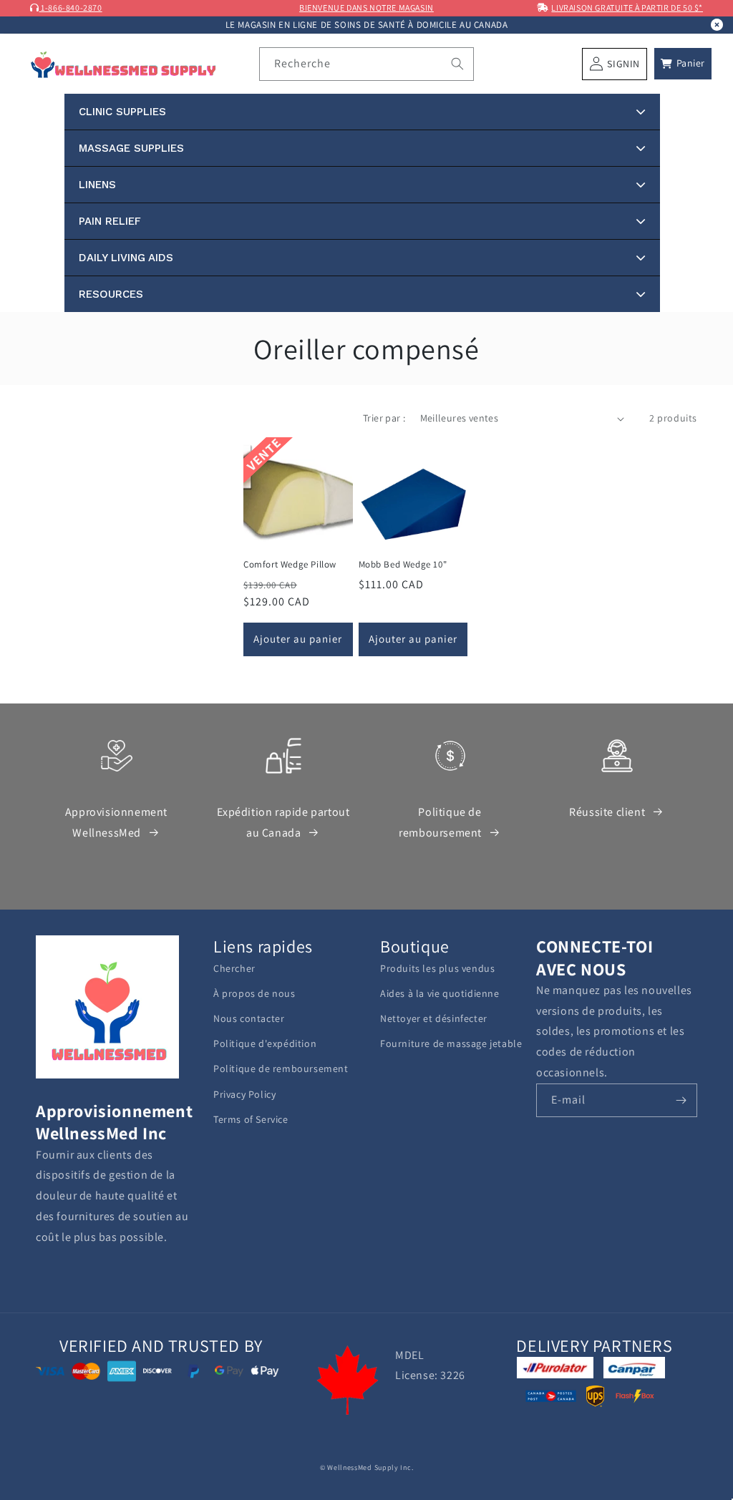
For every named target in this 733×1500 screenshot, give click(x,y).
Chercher (234, 968)
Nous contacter (248, 1018)
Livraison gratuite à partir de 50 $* (627, 7)
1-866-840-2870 (70, 7)
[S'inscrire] (680, 1100)
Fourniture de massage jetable (451, 1043)
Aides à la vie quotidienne (440, 993)
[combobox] (366, 64)
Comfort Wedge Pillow (289, 564)
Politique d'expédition (264, 1043)
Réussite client (607, 811)
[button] (683, 63)
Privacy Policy (244, 1094)
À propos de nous (254, 993)
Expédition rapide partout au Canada (283, 822)
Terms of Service (250, 1119)
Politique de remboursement (440, 822)
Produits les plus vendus (437, 968)
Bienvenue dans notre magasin (366, 7)
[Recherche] (457, 63)
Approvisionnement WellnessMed (116, 822)
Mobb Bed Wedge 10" (403, 564)
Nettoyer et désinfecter (433, 1018)
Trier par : (384, 417)
